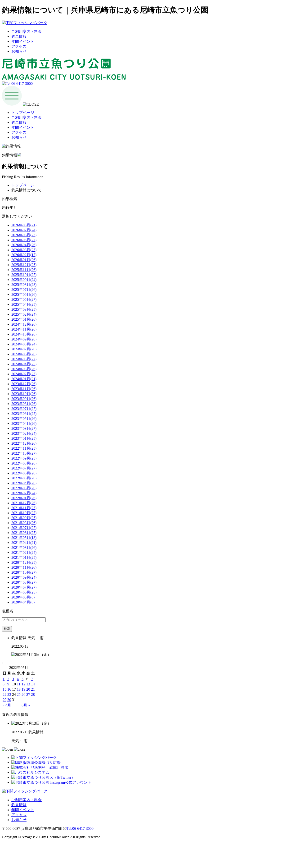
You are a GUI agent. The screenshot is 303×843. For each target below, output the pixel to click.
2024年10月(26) (23, 334)
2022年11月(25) (23, 448)
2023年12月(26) (23, 384)
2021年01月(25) (23, 557)
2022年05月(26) (23, 478)
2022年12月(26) (23, 443)
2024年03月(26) (23, 369)
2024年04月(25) (23, 364)
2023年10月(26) (23, 394)
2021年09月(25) (23, 518)
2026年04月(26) (23, 245)
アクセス (19, 46)
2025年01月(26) (23, 319)
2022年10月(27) (23, 453)
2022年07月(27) (23, 468)
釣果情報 (19, 36)
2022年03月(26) (23, 488)
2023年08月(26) (23, 404)
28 (33, 694)
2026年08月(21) (23, 225)
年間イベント (22, 41)
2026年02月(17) (23, 255)
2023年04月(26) (23, 424)
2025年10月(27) (23, 275)
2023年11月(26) (23, 389)
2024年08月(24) (23, 344)
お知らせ (19, 51)
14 (33, 684)
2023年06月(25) (23, 414)
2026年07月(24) (23, 230)
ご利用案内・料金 (26, 32)
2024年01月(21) (23, 379)
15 (4, 689)
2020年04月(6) (23, 602)
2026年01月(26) (23, 260)
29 (4, 700)
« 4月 (7, 705)
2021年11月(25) (23, 508)
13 (28, 684)
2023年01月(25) (23, 438)
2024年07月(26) (23, 349)
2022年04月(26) (23, 483)
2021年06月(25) (23, 533)
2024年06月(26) (23, 354)
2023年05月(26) (23, 419)
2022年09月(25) (23, 458)
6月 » (26, 705)
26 (23, 694)
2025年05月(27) (23, 299)
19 (23, 689)
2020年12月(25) (23, 562)
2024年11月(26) (23, 329)
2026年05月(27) (23, 240)
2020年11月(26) (23, 567)
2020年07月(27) (23, 587)
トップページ (22, 113)
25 (19, 694)
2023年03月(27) (23, 428)
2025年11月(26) (23, 270)
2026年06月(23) (23, 235)
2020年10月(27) (23, 572)
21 (33, 689)
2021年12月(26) (23, 503)
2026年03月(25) (23, 250)
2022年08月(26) (23, 463)
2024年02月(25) (23, 374)
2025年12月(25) (23, 265)
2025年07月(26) (23, 290)
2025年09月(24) (23, 280)
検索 (7, 629)
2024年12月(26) (23, 324)
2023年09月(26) (23, 399)
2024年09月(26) (23, 339)
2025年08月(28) (23, 285)
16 (9, 689)
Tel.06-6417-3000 (80, 828)
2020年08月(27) (23, 582)
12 (23, 684)
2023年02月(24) (23, 433)
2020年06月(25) (23, 592)
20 (28, 689)
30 (9, 700)
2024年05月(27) (23, 359)
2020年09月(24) (23, 577)
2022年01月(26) (23, 498)
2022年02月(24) (23, 493)
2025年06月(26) (23, 294)
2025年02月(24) (23, 314)
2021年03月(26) (23, 548)
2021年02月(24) (23, 553)
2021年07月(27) (23, 528)
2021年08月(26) (23, 523)
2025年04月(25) (23, 304)
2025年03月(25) (23, 309)
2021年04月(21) (23, 543)
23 (9, 694)
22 (4, 694)
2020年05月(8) (23, 597)
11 (18, 684)
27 (28, 694)
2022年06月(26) (23, 473)
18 (19, 689)
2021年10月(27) (23, 513)
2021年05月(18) (23, 538)
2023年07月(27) (23, 409)
